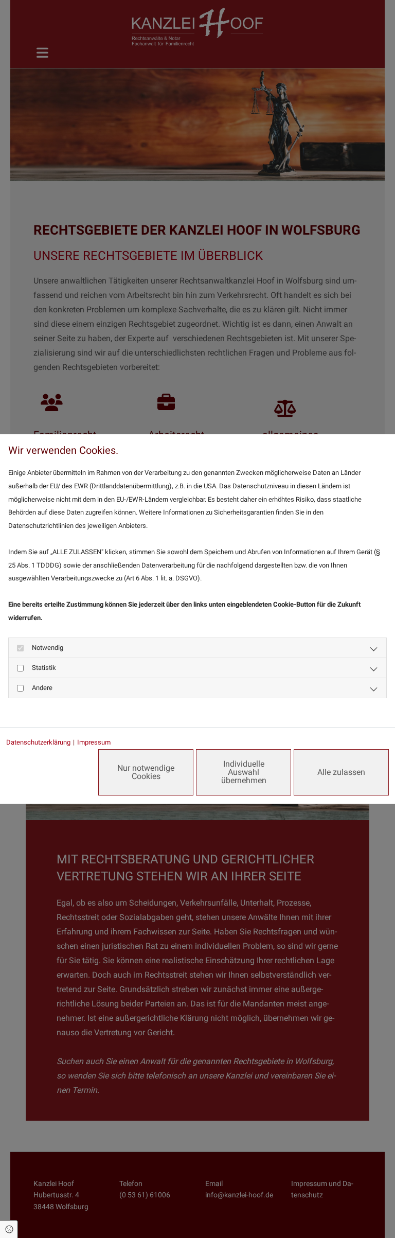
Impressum (94, 742)
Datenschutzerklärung (38, 742)
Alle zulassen (341, 772)
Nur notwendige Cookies (145, 772)
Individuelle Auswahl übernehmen (243, 772)
